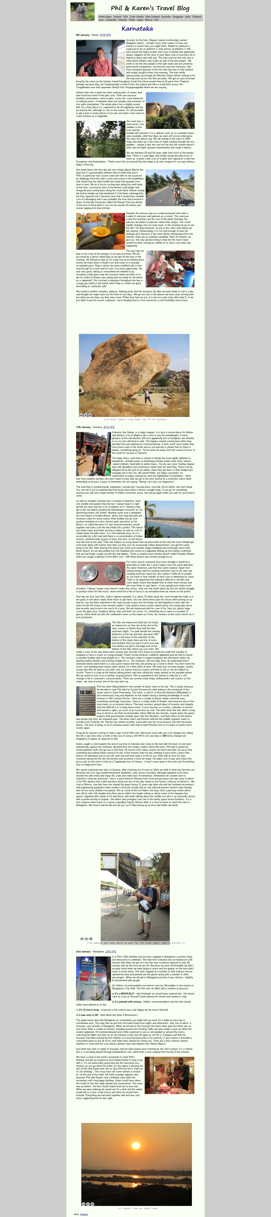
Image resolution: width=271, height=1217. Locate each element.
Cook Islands (137, 16)
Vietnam (122, 19)
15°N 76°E (105, 35)
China (132, 19)
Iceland (117, 16)
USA (125, 16)
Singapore (178, 16)
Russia (148, 19)
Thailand (196, 16)
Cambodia (111, 19)
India (187, 16)
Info (156, 19)
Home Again (105, 16)
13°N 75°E (110, 951)
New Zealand (152, 16)
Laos (101, 19)
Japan (140, 19)
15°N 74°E (108, 427)
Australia (166, 16)
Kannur (84, 1214)
